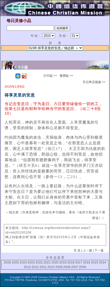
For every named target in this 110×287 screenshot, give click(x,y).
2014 (102, 262)
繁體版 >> (66, 76)
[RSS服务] (11, 76)
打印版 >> (50, 76)
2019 (63, 262)
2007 (74, 267)
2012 (35, 267)
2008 (66, 267)
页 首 (77, 250)
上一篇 (87, 250)
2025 (15, 262)
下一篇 (99, 250)
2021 (47, 262)
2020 (55, 262)
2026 (7, 262)
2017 (78, 262)
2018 (70, 262)
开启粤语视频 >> (94, 82)
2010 (50, 267)
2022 (39, 262)
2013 (27, 267)
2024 (23, 262)
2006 (82, 267)
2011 (43, 267)
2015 (94, 262)
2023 (31, 262)
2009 (58, 267)
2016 (86, 262)
